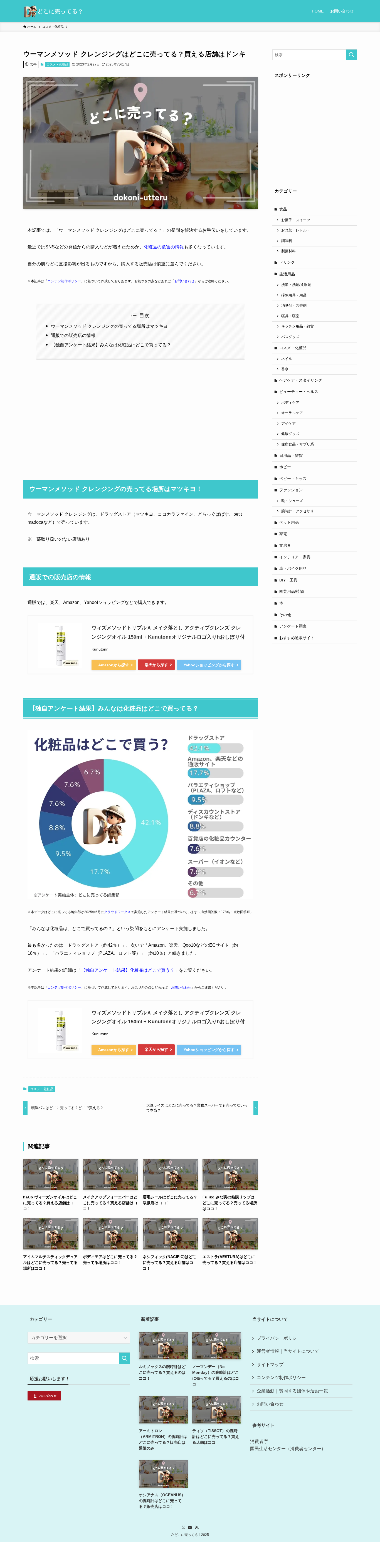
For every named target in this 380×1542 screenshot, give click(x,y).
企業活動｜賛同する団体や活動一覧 (292, 1391)
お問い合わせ (184, 281)
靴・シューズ (292, 501)
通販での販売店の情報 (73, 335)
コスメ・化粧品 (57, 64)
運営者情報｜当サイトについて (288, 1351)
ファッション (291, 490)
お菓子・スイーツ (295, 220)
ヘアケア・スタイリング (300, 380)
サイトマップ (270, 1364)
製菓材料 (288, 251)
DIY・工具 (288, 580)
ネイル (286, 359)
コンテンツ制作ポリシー (281, 1377)
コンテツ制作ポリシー (64, 281)
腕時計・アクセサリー (299, 511)
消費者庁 (259, 1441)
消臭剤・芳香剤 (294, 306)
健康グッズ (290, 434)
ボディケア (290, 403)
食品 (283, 209)
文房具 (285, 545)
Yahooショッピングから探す (209, 665)
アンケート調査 (293, 626)
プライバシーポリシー (279, 1338)
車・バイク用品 (293, 568)
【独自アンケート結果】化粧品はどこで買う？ (127, 970)
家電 (283, 533)
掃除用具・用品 (294, 295)
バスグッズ (290, 337)
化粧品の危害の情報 (164, 247)
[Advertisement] (140, 416)
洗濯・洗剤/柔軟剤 (296, 285)
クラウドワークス (117, 912)
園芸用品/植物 (291, 591)
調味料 (286, 241)
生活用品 (287, 274)
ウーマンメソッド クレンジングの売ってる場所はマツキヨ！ (111, 326)
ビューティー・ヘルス (298, 391)
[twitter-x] (183, 1527)
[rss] (196, 1527)
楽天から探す (156, 664)
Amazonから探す (113, 665)
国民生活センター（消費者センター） (288, 1448)
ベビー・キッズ (293, 478)
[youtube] (190, 1527)
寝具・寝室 (290, 316)
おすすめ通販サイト (296, 638)
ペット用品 (289, 522)
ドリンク (287, 262)
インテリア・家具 (294, 557)
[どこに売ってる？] (53, 11)
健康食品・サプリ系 (297, 444)
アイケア (288, 423)
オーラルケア (292, 413)
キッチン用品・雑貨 (297, 326)
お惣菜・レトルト (295, 230)
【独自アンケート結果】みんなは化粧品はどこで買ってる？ (111, 344)
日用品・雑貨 (291, 455)
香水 (284, 369)
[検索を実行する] (351, 54)
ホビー (285, 467)
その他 (285, 615)
